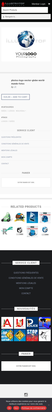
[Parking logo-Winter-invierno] (32, 218)
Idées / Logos (8, 111)
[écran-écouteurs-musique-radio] (32, 232)
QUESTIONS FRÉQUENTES (11, 137)
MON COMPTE (6, 157)
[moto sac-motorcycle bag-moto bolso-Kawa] (7, 218)
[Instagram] (26, 394)
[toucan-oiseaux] (19, 218)
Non (16, 408)
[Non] (48, 405)
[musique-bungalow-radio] (45, 218)
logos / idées (8, 121)
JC (15, 87)
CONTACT (5, 164)
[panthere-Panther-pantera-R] (7, 232)
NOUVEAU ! (21, 111)
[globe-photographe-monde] (19, 232)
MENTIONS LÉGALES (9, 150)
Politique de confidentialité (33, 408)
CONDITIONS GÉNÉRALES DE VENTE (15, 144)
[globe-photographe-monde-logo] (45, 232)
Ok (9, 408)
